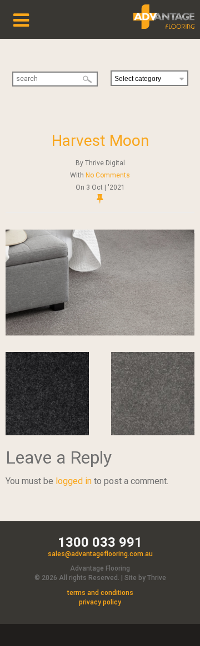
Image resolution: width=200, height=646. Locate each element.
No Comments (108, 175)
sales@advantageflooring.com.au (100, 554)
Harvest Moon (100, 140)
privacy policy (100, 602)
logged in (74, 481)
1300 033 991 (100, 542)
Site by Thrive (145, 578)
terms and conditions (100, 593)
